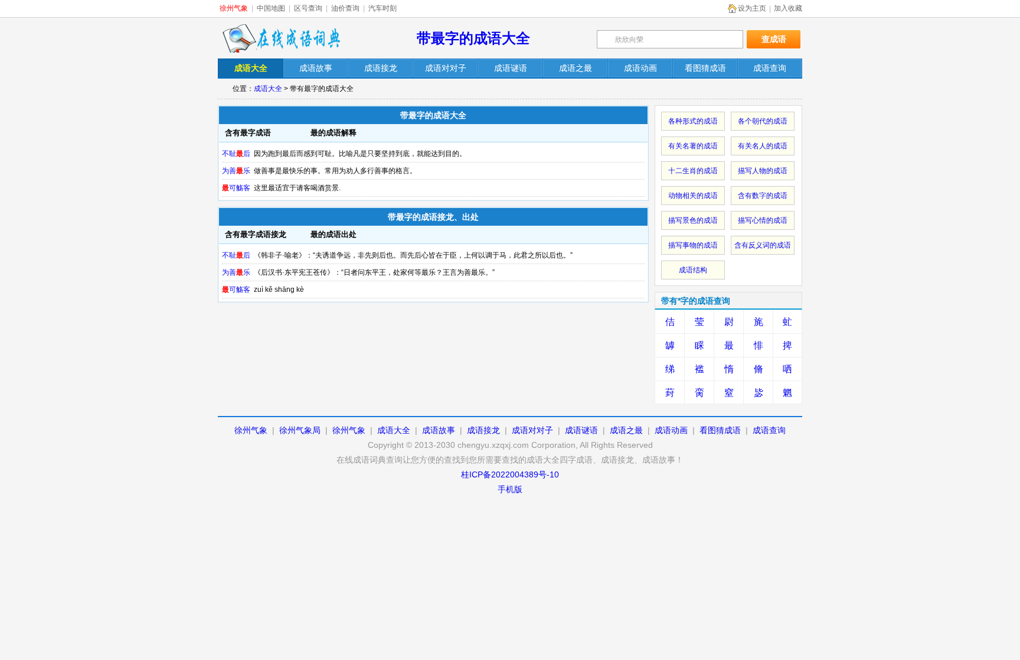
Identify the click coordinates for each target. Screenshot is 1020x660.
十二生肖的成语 (693, 171)
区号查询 (308, 8)
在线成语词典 (281, 38)
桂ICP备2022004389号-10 (510, 474)
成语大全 (268, 88)
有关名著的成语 (693, 146)
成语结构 (693, 270)
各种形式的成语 (693, 121)
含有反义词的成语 (762, 245)
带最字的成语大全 (473, 38)
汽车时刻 (382, 8)
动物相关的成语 (693, 195)
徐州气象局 (300, 430)
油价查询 (345, 8)
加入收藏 (788, 8)
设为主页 (752, 8)
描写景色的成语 (693, 220)
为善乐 (236, 171)
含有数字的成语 (762, 195)
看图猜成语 (720, 430)
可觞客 (236, 188)
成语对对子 (532, 430)
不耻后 (236, 153)
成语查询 (769, 430)
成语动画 (671, 430)
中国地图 (271, 8)
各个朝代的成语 (762, 121)
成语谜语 (581, 430)
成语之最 (626, 430)
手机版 (510, 489)
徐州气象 (234, 8)
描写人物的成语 (762, 171)
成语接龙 (483, 430)
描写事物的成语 (693, 245)
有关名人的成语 (762, 146)
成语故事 (438, 430)
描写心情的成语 (762, 220)
